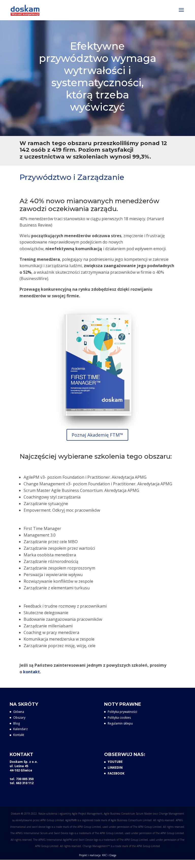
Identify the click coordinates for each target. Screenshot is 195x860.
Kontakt (18, 735)
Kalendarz (20, 729)
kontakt (31, 672)
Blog (16, 723)
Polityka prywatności (122, 712)
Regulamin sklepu (120, 723)
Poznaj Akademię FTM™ (97, 435)
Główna (18, 712)
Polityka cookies (119, 717)
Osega (112, 855)
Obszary (19, 717)
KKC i (105, 855)
